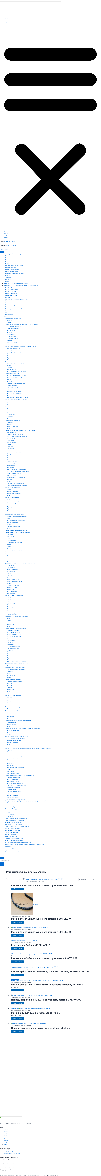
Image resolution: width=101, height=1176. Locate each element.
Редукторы (10, 814)
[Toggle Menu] (2, 252)
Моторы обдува (11, 807)
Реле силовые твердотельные (16, 738)
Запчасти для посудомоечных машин (16, 554)
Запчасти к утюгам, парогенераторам (16, 616)
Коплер (9, 638)
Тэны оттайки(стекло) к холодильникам (17, 826)
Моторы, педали (12, 603)
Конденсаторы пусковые (12, 830)
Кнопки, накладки (10, 291)
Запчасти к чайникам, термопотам (15, 362)
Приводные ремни (12, 387)
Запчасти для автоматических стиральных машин (20, 430)
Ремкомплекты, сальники (14, 542)
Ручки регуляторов (10, 305)
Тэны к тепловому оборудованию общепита (18, 818)
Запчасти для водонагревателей (14, 514)
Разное (7, 303)
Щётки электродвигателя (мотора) (17, 397)
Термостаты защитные (13, 493)
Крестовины (10, 440)
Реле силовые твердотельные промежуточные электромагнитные (24, 844)
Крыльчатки (10, 536)
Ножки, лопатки (11, 411)
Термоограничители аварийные (14, 309)
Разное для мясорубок (12, 269)
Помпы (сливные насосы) (14, 452)
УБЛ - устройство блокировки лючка (18, 471)
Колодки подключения (11, 293)
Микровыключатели (13, 781)
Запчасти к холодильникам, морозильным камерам (20, 563)
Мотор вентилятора (13, 648)
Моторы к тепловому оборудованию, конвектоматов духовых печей (25, 801)
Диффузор (10, 534)
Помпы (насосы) (12, 385)
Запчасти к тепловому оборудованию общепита (19, 775)
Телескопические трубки (14, 391)
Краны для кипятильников (14, 505)
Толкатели (8, 277)
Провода (7, 301)
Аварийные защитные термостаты (17, 516)
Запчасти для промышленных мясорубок (16, 283)
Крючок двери (11, 640)
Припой (9, 575)
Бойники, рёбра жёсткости (15, 434)
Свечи (9, 322)
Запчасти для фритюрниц (12, 487)
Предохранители (12, 650)
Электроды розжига (13, 773)
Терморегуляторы (10, 311)
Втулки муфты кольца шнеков (14, 256)
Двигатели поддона (13, 630)
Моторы (7, 263)
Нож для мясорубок (11, 267)
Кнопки (7, 260)
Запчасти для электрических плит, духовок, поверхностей (21, 285)
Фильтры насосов (12, 475)
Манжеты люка (11, 442)
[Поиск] (2, 864)
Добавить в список (17, 888)
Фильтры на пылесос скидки (13, 854)
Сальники (10, 340)
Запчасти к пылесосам (12, 373)
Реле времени (11, 334)
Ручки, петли (11, 458)
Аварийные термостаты (14, 503)
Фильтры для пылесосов (14, 393)
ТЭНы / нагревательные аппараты (17, 469)
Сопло (9, 544)
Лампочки (10, 573)
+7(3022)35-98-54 (10, 245)
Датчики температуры (11, 289)
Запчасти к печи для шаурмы (14, 707)
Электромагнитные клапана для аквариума (18, 842)
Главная (6, 18)
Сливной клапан (12, 461)
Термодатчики (11, 369)
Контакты (6, 24)
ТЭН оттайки (11, 593)
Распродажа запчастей (12, 852)
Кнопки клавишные (12, 779)
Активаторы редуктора (14, 326)
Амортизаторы (11, 432)
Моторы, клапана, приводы (15, 756)
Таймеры (8, 307)
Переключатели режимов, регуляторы (16, 299)
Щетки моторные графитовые (14, 840)
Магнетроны (10, 644)
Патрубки (10, 446)
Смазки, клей (11, 463)
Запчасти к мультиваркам (13, 695)
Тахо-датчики (11, 465)
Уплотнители (9, 314)
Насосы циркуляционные (14, 758)
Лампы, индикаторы (11, 295)
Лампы (9, 712)
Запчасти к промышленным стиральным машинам (20, 552)
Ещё (5, 316)
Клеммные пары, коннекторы (15, 363)
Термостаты (10, 467)
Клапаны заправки (12, 569)
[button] (50, 129)
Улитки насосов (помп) (14, 473)
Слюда (9, 654)
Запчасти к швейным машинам (14, 595)
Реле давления (11, 540)
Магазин (6, 20)
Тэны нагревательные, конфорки (16, 799)
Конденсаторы (11, 330)
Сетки (9, 489)
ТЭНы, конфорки (10, 313)
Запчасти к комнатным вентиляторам (16, 530)
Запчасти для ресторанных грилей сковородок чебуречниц (23, 728)
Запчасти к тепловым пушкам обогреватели (18, 720)
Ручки (9, 524)
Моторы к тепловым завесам (13, 824)
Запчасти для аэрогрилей (12, 420)
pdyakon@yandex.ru (9, 241)
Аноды (9, 518)
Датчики (9, 697)
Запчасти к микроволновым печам (15, 628)
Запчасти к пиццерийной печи (14, 711)
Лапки (9, 599)
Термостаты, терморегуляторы (16, 767)
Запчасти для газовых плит (13, 318)
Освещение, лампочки (13, 787)
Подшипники (11, 450)
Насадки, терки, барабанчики (14, 265)
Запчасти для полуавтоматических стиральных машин (21, 324)
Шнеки (7, 281)
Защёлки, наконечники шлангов (16, 375)
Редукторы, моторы (13, 579)
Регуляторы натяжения (14, 607)
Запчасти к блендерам (12, 809)
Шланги (9, 395)
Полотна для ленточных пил (13, 822)
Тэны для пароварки (11, 848)
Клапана (9, 320)
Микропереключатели (13, 646)
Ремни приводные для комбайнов (15, 273)
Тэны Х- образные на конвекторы (15, 820)
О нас (5, 22)
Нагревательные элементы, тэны (16, 785)
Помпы (9, 620)
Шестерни (8, 279)
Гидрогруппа (11, 750)
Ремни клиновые (12, 336)
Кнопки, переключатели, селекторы (17, 436)
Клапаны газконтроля (13, 754)
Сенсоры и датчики (13, 585)
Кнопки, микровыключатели (15, 352)
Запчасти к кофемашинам (13, 679)
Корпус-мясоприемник (12, 262)
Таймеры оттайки (12, 587)
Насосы (9, 367)
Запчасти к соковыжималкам (14, 550)
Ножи (8, 812)
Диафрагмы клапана (13, 328)
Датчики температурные (14, 681)
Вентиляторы (9, 287)
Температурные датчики (14, 740)
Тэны (8, 360)
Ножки (9, 444)
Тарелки (9, 658)
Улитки (9, 769)
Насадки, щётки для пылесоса (16, 383)
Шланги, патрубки (12, 342)
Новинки (7, 850)
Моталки (9, 601)
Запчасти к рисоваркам (12, 832)
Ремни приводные (12, 456)
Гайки (7, 258)
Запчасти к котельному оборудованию (16, 736)
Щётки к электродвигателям (15, 483)
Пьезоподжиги (11, 760)
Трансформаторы (12, 591)
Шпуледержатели (12, 614)
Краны (9, 401)
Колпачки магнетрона (13, 632)
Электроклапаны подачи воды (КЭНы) (18, 485)
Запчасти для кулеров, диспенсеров (16, 399)
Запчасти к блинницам (12, 497)
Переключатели (11, 354)
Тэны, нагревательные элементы (16, 371)
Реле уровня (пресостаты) (15, 454)
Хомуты (9, 479)
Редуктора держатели (11, 271)
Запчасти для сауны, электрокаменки (16, 663)
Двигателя (10, 409)
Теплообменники (12, 763)
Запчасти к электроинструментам (15, 667)
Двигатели (10, 350)
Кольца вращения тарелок (15, 634)
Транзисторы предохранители (14, 838)
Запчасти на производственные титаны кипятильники (21, 501)
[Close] (2, 858)
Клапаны (9, 618)
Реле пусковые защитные (14, 581)
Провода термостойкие (14, 791)
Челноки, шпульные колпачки (15, 613)
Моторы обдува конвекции (15, 783)
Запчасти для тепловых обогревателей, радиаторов (20, 346)
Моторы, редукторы (13, 730)
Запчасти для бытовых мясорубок (14, 254)
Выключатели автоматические (16, 669)
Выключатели (11, 567)
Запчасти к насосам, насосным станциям (17, 532)
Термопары (10, 765)
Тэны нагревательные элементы (16, 520)
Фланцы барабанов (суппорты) (16, 477)
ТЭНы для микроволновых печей (16, 661)
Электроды (10, 771)
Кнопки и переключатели (14, 377)
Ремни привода (11, 414)
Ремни (9, 677)
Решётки (7, 275)
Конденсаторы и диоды (14, 636)
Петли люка (10, 448)
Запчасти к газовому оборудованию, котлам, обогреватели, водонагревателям (28, 748)
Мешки (9, 379)
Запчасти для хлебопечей (12, 407)
